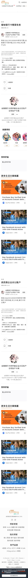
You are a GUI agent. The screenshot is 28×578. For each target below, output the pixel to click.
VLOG (9, 527)
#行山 (9, 548)
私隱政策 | (23, 562)
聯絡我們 (17, 564)
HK (17, 558)
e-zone (18, 560)
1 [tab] (10, 12)
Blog (14, 560)
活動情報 (13, 69)
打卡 (10, 67)
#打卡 (14, 548)
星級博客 (21, 527)
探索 (4, 527)
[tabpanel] (14, 10)
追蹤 (23, 35)
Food (9, 560)
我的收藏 (20, 538)
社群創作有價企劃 (7, 6)
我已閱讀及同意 (14, 575)
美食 (18, 67)
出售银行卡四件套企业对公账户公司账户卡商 (12, 34)
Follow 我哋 (10, 74)
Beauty (22, 558)
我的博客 (17, 540)
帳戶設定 (14, 538)
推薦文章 (14, 527)
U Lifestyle (7, 558)
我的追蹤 (10, 540)
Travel (13, 558)
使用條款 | (17, 562)
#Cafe (23, 548)
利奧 (16, 143)
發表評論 (6, 162)
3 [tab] (15, 12)
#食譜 (18, 548)
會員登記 (24, 2)
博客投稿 (17, 530)
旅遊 (14, 67)
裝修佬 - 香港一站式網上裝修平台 (6, 143)
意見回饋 (10, 530)
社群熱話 (19, 6)
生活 (2, 22)
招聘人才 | (11, 564)
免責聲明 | (11, 562)
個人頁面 (7, 538)
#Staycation (11, 551)
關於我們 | (5, 562)
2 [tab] (13, 12)
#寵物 (4, 548)
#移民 (19, 551)
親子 (22, 67)
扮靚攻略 (7, 69)
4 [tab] (17, 12)
